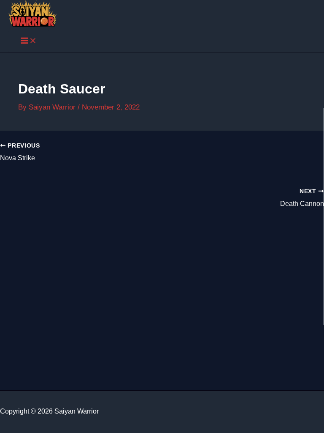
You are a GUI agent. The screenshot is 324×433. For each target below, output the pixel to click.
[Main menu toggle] (28, 41)
